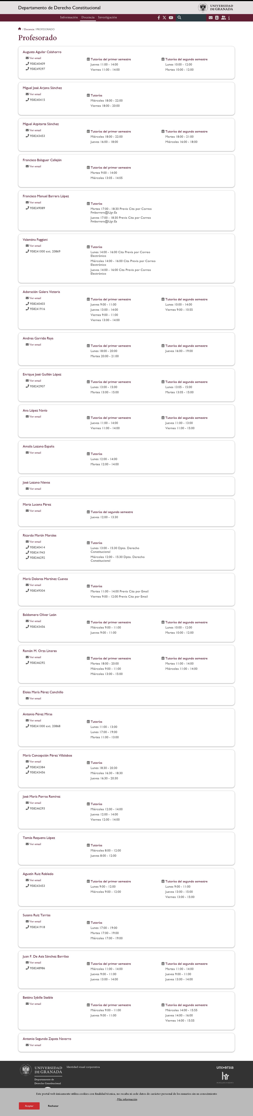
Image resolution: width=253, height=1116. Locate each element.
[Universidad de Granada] (215, 8)
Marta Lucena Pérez (37, 504)
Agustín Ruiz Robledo (38, 874)
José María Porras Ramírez (41, 796)
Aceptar (29, 1105)
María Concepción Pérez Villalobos (47, 755)
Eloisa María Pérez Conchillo (43, 692)
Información (69, 17)
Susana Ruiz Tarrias (36, 915)
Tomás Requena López (39, 838)
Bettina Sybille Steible (38, 997)
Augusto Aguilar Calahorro (42, 52)
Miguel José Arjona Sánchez (42, 88)
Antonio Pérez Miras (37, 714)
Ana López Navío (35, 410)
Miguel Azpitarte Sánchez (41, 124)
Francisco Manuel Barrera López (46, 196)
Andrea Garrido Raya (38, 338)
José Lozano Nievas (36, 482)
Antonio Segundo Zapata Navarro (47, 1039)
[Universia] (225, 1067)
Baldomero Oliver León (39, 615)
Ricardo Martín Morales (39, 535)
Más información (127, 1099)
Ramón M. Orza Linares (40, 651)
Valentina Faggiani (35, 239)
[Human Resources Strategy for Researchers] (225, 1077)
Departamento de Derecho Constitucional (59, 7)
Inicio (20, 29)
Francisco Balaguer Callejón (42, 160)
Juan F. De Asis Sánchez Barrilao (46, 956)
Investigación (107, 17)
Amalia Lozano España (38, 446)
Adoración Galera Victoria (41, 292)
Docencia (87, 17)
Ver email (35, 58)
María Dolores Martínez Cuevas (45, 579)
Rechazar (53, 1105)
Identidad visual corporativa (83, 1067)
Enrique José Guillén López (42, 374)
